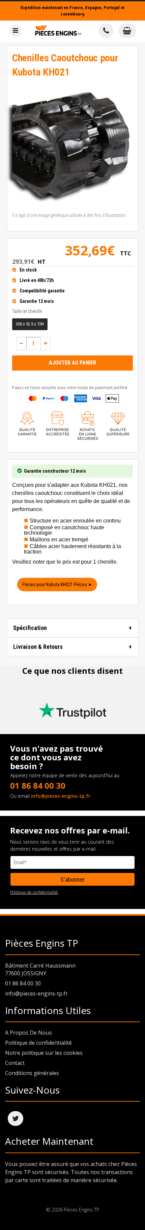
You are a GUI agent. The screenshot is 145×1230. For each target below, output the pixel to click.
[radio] (30, 324)
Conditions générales (32, 1073)
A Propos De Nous (28, 1032)
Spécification (30, 627)
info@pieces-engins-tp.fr (60, 796)
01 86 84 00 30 (37, 785)
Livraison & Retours (38, 646)
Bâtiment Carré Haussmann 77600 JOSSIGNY (40, 969)
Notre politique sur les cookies (44, 1052)
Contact (15, 1063)
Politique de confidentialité (34, 892)
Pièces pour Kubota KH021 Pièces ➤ (57, 584)
